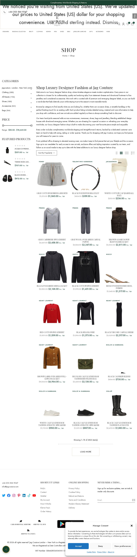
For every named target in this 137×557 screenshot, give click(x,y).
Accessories (6, 106)
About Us (111, 552)
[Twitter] (3, 495)
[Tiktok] (29, 495)
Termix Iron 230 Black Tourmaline (23, 163)
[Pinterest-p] (19, 495)
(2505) (11, 92)
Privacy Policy (101, 552)
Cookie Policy (91, 552)
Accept (78, 546)
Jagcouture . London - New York (14, 88)
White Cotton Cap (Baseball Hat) (119, 194)
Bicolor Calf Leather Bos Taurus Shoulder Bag (85, 377)
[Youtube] (34, 495)
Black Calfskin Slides (119, 376)
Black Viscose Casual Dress (119, 332)
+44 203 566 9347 (10, 483)
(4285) (29, 88)
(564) (8, 110)
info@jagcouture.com (10, 486)
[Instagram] (14, 495)
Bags (4, 110)
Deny (100, 546)
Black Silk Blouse (85, 332)
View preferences (122, 546)
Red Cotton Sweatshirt (52, 332)
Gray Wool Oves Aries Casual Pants (85, 241)
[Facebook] (8, 495)
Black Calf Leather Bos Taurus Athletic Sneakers (85, 424)
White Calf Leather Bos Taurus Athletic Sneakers (52, 424)
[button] (131, 525)
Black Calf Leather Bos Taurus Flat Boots (119, 424)
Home (64, 55)
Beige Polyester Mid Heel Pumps (119, 287)
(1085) (9, 101)
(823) (14, 106)
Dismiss (110, 22)
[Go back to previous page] (6, 549)
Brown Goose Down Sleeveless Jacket (119, 241)
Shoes (4, 101)
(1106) (12, 97)
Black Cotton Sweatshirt (85, 286)
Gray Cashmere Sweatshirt (52, 240)
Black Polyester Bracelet (85, 193)
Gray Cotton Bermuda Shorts (52, 193)
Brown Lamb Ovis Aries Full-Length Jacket (52, 377)
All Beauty (6, 97)
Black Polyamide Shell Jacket (52, 286)
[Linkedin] (24, 495)
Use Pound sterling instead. (74, 22)
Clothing (5, 92)
